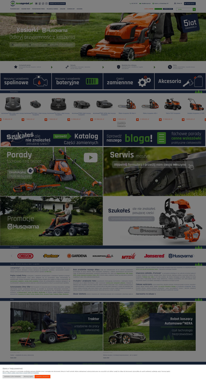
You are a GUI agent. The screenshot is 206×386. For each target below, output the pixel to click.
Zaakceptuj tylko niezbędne (12, 377)
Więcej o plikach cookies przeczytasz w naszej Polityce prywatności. (21, 373)
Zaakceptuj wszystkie (42, 377)
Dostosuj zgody (28, 377)
